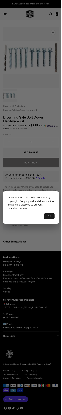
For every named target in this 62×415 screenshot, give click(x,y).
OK (46, 216)
